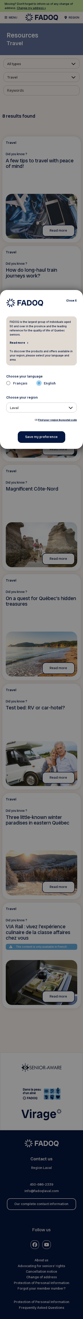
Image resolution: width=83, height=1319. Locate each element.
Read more (17, 342)
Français (20, 383)
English (50, 383)
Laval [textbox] (14, 408)
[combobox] (41, 407)
